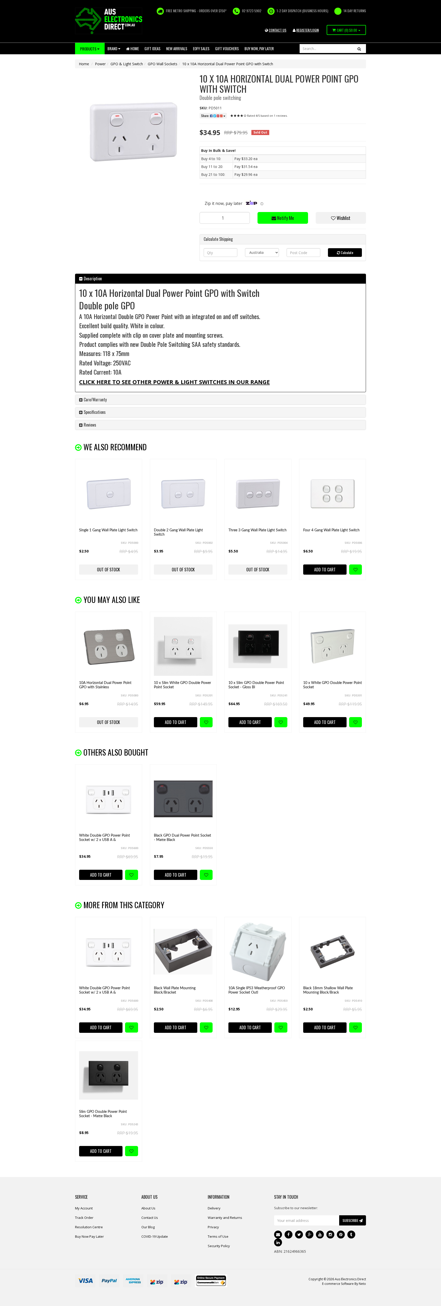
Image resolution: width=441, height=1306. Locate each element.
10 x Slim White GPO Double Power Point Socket (182, 685)
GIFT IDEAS (152, 48)
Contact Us (149, 1217)
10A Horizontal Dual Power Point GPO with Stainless (105, 685)
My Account (84, 1208)
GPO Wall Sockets (162, 63)
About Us (148, 1208)
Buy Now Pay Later (89, 1236)
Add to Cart (325, 569)
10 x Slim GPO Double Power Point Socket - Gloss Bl (256, 685)
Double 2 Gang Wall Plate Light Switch (178, 532)
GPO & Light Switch (127, 63)
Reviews (89, 425)
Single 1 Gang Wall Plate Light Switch (108, 530)
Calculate (346, 252)
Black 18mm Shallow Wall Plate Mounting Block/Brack (328, 990)
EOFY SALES (201, 48)
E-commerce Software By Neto (344, 1284)
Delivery (214, 1208)
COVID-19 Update (154, 1236)
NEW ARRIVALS (176, 48)
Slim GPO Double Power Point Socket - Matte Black (103, 1114)
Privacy (213, 1227)
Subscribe (350, 1220)
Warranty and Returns (225, 1217)
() (347, 30)
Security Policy (219, 1246)
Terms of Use (218, 1236)
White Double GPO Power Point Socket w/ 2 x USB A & (104, 838)
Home (134, 48)
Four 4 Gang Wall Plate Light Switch (331, 530)
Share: (205, 115)
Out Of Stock (108, 569)
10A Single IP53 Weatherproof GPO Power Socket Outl (256, 990)
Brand (112, 48)
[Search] (359, 48)
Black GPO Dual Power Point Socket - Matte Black (182, 838)
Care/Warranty (95, 400)
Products (88, 48)
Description (92, 278)
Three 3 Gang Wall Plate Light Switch (257, 530)
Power (100, 63)
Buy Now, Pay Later (259, 48)
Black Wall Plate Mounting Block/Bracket (174, 990)
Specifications (94, 412)
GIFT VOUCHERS (227, 48)
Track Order (84, 1217)
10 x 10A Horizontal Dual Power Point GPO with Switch (227, 63)
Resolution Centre (89, 1227)
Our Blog (148, 1227)
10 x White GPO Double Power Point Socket (332, 685)
